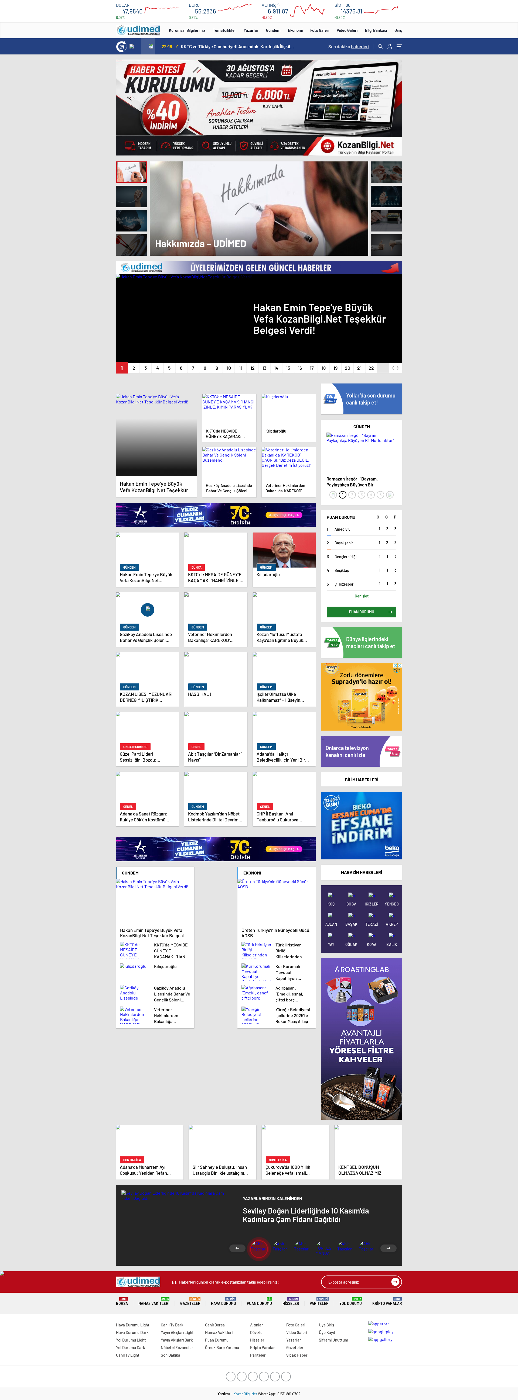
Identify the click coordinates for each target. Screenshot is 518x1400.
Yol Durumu (350, 1301)
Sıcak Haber (297, 1355)
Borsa (122, 1301)
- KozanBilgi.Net (244, 1393)
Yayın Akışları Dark (177, 1339)
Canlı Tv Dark (172, 1324)
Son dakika (348, 46)
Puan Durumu (259, 1301)
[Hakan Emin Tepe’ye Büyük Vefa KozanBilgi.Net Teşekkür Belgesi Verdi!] (156, 435)
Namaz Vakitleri (153, 1301)
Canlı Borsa (215, 1324)
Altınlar (256, 1324)
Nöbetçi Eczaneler (177, 1347)
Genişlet (362, 596)
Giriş (398, 30)
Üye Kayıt (327, 1332)
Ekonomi (295, 30)
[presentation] (134, 46)
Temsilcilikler (224, 30)
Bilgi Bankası (376, 30)
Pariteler (319, 1301)
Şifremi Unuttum (333, 1339)
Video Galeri (347, 30)
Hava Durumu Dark (132, 1332)
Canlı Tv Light (127, 1355)
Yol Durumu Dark (130, 1347)
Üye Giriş (326, 1324)
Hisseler (290, 1301)
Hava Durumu (223, 1301)
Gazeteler (190, 1301)
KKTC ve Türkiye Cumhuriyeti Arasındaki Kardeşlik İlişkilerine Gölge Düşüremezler (237, 46)
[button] (122, 368)
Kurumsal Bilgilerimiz (187, 30)
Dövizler (257, 1332)
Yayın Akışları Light (177, 1332)
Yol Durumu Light (131, 1339)
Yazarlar (251, 30)
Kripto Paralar (387, 1301)
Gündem (273, 30)
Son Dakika (170, 1355)
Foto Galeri (319, 30)
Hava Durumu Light (132, 1324)
